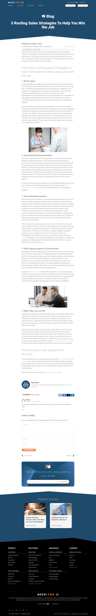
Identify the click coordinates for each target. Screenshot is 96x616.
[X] (13, 610)
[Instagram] (19, 610)
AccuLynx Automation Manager (63, 341)
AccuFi (24, 238)
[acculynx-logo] (15, 2)
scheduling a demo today (53, 372)
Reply (23, 409)
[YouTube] (23, 610)
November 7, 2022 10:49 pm (33, 401)
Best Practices (69, 46)
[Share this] (64, 395)
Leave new (35, 395)
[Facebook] (9, 610)
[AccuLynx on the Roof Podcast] (26, 610)
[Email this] (60, 395)
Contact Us (72, 567)
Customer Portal (34, 272)
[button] (24, 5)
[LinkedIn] (16, 610)
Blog (50, 16)
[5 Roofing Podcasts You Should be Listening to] (61, 515)
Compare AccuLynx (33, 583)
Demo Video (11, 583)
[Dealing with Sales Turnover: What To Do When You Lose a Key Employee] (35, 515)
